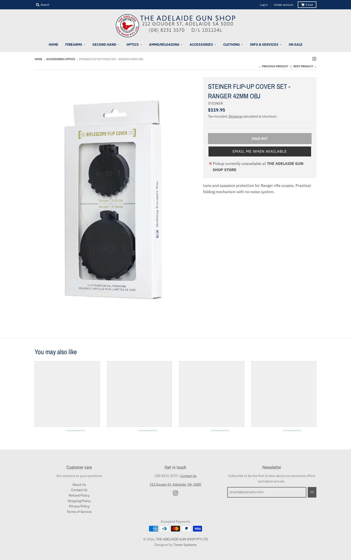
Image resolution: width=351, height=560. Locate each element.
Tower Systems (185, 545)
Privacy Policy (79, 506)
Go (312, 492)
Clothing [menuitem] (231, 44)
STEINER (215, 103)
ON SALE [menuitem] (296, 44)
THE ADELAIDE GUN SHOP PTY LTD (182, 539)
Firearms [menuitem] (73, 44)
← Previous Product (273, 66)
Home (38, 59)
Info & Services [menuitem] (264, 44)
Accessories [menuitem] (201, 44)
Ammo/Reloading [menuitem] (164, 44)
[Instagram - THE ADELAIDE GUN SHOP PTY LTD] (314, 59)
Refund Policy (79, 495)
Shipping (235, 116)
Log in (264, 4)
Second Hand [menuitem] (104, 44)
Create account (283, 4)
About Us (79, 484)
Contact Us (79, 490)
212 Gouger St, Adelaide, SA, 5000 (175, 484)
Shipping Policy (79, 501)
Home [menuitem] (53, 44)
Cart (309, 4)
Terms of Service (79, 512)
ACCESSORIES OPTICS (60, 59)
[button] (260, 151)
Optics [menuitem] (133, 44)
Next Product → (304, 66)
